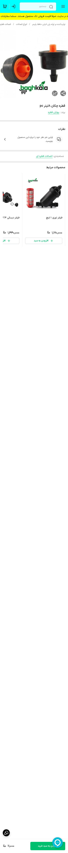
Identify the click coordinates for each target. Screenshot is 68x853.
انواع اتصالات (21, 24)
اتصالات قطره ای (44, 156)
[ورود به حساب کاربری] (14, 6)
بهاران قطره (53, 112)
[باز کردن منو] (62, 6)
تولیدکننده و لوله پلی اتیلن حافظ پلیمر (48, 24)
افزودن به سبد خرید (48, 846)
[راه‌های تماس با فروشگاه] (6, 832)
